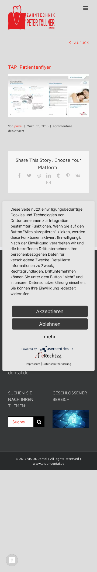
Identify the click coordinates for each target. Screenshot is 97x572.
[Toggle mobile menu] (86, 8)
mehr (50, 336)
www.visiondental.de (48, 463)
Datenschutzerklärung (57, 363)
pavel (18, 126)
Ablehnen (50, 324)
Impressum (33, 363)
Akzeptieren (50, 311)
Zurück (81, 42)
